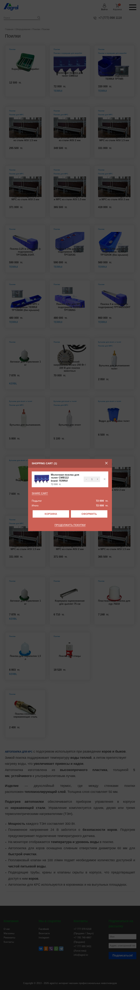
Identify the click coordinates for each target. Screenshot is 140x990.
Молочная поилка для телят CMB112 (65, 476)
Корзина (51, 513)
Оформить (89, 513)
